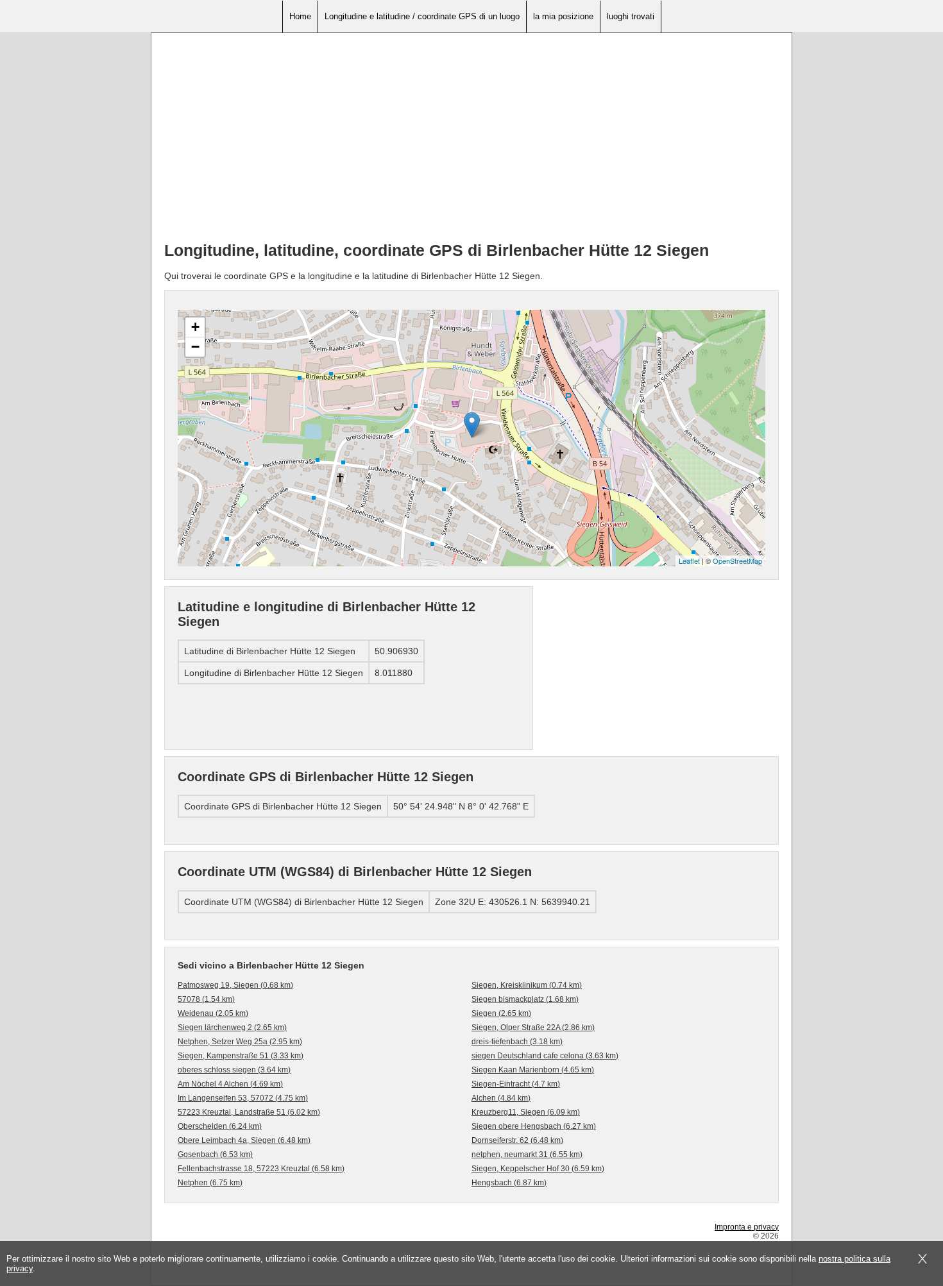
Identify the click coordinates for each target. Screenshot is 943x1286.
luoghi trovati (630, 16)
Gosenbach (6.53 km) (215, 1154)
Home (300, 16)
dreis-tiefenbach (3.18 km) (517, 1041)
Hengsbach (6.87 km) (509, 1182)
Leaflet (689, 560)
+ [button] (195, 327)
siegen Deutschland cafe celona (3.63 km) (544, 1055)
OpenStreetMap (737, 560)
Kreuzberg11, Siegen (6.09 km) (525, 1112)
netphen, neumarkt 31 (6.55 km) (526, 1154)
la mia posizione (563, 16)
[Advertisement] (471, 142)
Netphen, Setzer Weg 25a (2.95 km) (240, 1041)
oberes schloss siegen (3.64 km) (234, 1069)
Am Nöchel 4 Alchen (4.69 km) (230, 1083)
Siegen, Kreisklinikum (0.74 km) (526, 985)
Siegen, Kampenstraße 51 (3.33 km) (240, 1055)
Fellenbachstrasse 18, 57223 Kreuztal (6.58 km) (261, 1168)
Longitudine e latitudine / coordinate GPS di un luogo (422, 16)
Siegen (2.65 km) (501, 1013)
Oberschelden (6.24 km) (220, 1126)
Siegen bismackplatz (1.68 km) (525, 999)
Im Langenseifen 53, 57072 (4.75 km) (243, 1098)
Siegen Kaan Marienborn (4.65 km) (532, 1069)
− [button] (195, 347)
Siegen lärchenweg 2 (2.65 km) (232, 1027)
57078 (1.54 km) (206, 999)
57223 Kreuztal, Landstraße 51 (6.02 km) (249, 1112)
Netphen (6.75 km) (210, 1182)
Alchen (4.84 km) (501, 1098)
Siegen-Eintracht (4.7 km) (515, 1083)
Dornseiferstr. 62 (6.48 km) (517, 1140)
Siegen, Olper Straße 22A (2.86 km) (533, 1027)
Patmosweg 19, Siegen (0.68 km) (235, 985)
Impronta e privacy (747, 1227)
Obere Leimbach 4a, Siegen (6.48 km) (244, 1140)
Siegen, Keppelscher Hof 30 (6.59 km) (537, 1168)
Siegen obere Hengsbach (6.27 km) (533, 1126)
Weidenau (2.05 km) (213, 1013)
